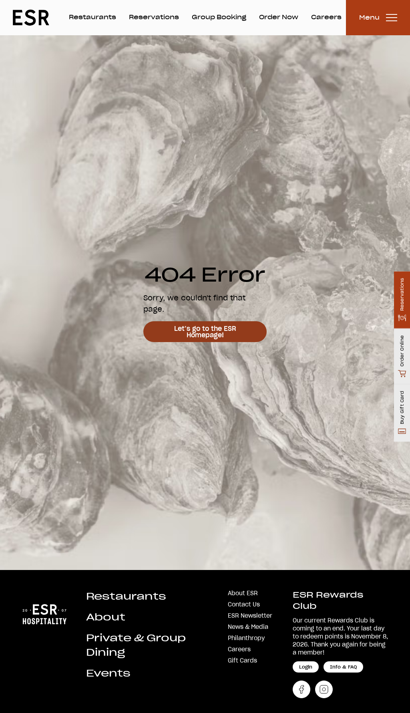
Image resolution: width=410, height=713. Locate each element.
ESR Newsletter (250, 615)
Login (305, 667)
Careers (326, 17)
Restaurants (92, 17)
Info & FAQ (343, 667)
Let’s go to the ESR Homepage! (205, 331)
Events (108, 673)
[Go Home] (44, 613)
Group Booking (219, 17)
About (105, 617)
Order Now (278, 17)
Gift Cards (242, 660)
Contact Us (244, 604)
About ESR (243, 593)
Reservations (154, 17)
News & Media (248, 626)
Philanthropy (246, 638)
